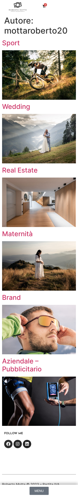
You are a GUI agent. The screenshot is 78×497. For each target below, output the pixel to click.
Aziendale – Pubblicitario (22, 365)
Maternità (17, 234)
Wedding (16, 106)
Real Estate (20, 170)
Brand (11, 297)
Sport (11, 43)
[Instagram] (18, 444)
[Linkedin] (27, 444)
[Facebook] (8, 444)
